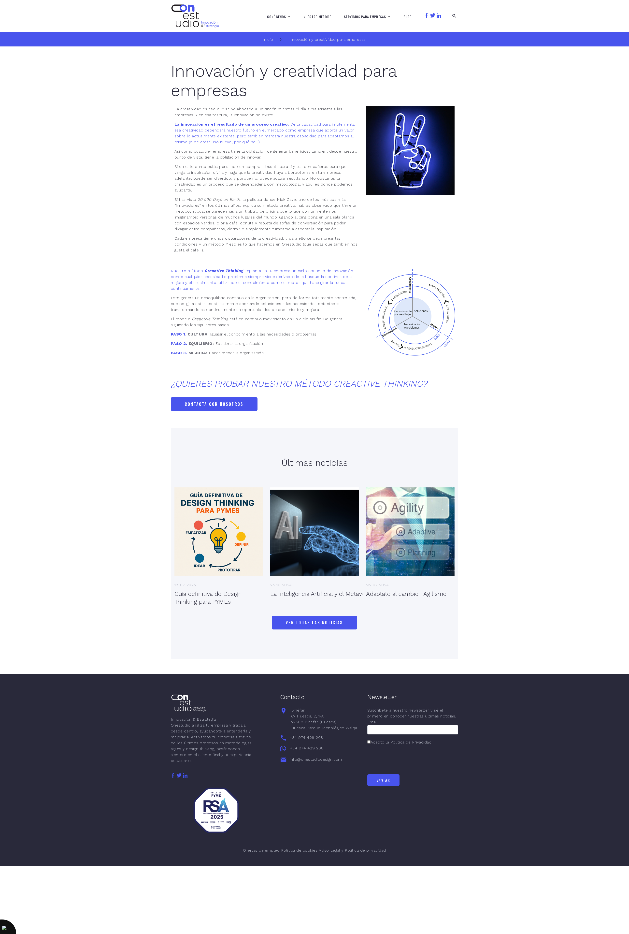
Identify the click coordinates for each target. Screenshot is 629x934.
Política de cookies (299, 850)
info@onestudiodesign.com (316, 759)
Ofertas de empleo (261, 850)
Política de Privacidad (411, 742)
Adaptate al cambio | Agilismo (406, 593)
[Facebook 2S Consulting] (426, 15)
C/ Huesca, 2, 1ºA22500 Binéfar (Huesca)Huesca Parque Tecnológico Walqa (324, 719)
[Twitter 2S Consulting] (432, 15)
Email (372, 722)
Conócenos (276, 16)
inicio (268, 39)
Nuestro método (317, 16)
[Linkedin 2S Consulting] (439, 15)
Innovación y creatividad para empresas (327, 39)
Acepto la (401, 742)
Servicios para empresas (365, 16)
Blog (407, 16)
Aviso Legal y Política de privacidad (352, 850)
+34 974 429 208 (306, 737)
